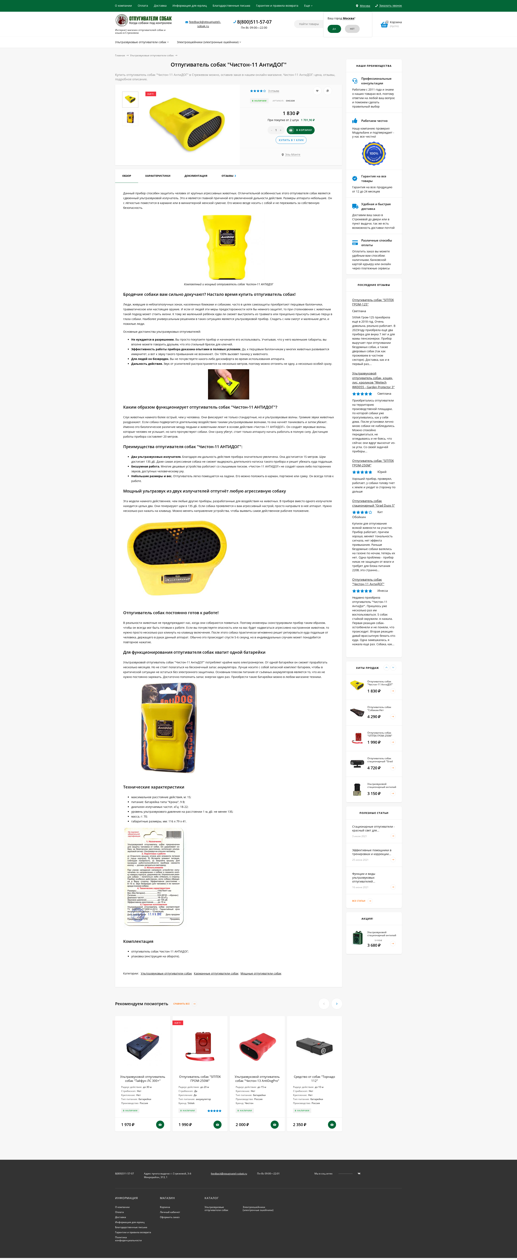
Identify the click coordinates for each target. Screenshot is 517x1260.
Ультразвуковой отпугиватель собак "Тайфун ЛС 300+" (142, 1079)
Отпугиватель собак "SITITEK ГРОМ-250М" (200, 1079)
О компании (123, 5)
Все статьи (359, 900)
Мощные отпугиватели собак (261, 973)
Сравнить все (181, 1003)
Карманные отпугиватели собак (216, 973)
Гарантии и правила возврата (277, 5)
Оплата (143, 5)
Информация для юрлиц (189, 5)
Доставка (160, 5)
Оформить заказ (170, 1217)
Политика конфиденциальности (128, 1239)
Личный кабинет (170, 1212)
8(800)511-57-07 (254, 22)
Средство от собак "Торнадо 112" (314, 1079)
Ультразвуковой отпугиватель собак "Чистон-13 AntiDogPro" (257, 1079)
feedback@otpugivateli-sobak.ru (229, 1173)
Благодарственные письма (231, 5)
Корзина (165, 1207)
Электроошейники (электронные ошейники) (258, 1208)
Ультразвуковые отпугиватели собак (152, 55)
